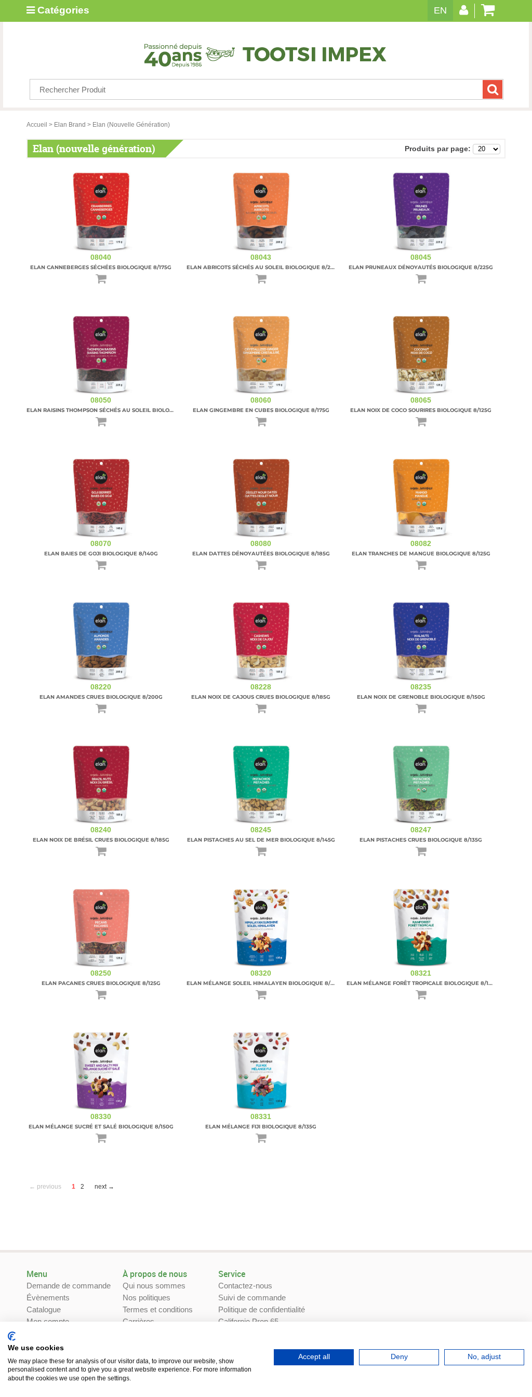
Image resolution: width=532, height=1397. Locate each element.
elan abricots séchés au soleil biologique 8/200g (264, 267)
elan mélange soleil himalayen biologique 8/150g (265, 983)
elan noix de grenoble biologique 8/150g (421, 697)
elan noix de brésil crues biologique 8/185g (101, 839)
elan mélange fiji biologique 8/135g (260, 1126)
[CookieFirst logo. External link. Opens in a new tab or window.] (12, 1336)
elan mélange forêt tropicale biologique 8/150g (423, 983)
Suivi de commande (252, 1297)
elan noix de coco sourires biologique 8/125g (420, 410)
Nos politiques (146, 1297)
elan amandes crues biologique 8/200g (101, 697)
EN (440, 10)
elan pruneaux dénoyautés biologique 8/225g (421, 267)
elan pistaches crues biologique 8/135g (421, 839)
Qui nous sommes (154, 1285)
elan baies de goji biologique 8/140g (101, 553)
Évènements (48, 1297)
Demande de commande (68, 1285)
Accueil (36, 124)
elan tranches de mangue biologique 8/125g (421, 553)
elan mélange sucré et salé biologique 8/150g (101, 1126)
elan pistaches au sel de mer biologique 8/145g (261, 839)
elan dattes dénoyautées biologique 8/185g (261, 553)
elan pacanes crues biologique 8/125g (101, 983)
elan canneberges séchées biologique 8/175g (100, 267)
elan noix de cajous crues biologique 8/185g (260, 697)
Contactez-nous (245, 1285)
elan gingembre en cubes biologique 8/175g (261, 410)
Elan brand (70, 124)
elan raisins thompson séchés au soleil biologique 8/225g (117, 410)
